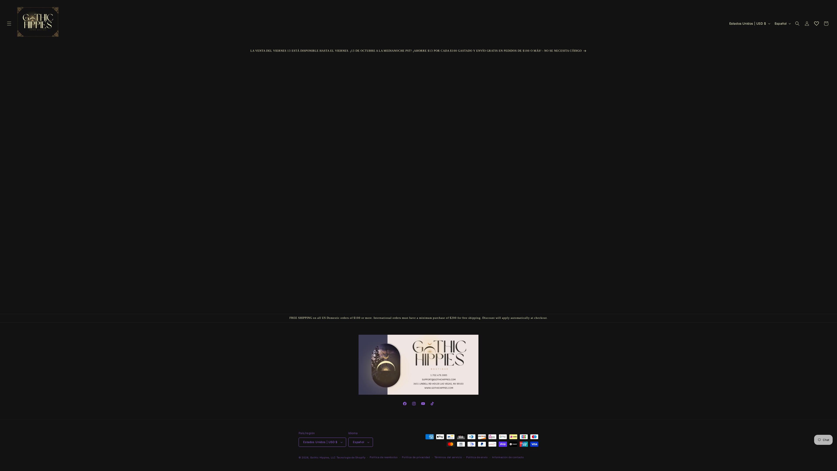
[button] (9, 23)
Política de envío (477, 457)
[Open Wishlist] (816, 23)
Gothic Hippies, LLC (323, 457)
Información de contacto (508, 457)
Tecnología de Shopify (351, 457)
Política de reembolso (384, 457)
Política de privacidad (416, 457)
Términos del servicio (448, 457)
